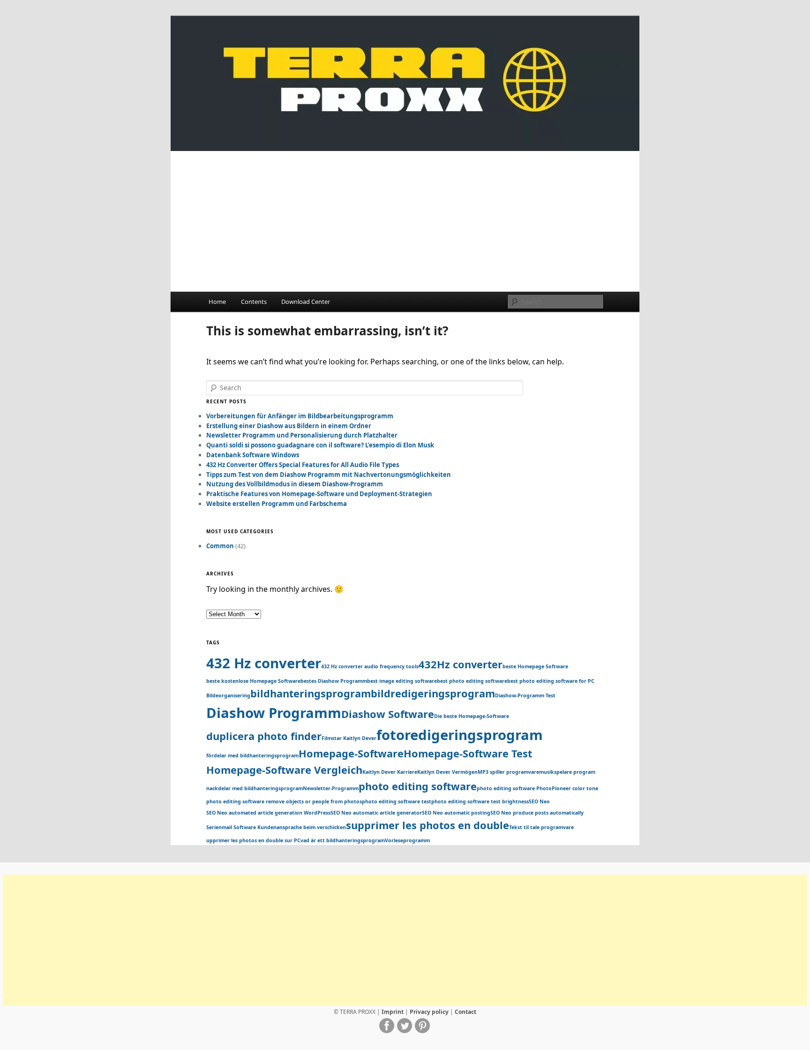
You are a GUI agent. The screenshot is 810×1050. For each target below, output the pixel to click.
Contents (254, 301)
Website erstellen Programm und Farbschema (276, 503)
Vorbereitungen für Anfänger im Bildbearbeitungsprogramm (299, 416)
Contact (465, 1012)
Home (217, 301)
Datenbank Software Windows (252, 455)
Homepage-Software (351, 753)
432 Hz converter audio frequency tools (370, 666)
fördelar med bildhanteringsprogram (252, 755)
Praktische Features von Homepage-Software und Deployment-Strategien (319, 494)
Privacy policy (429, 1012)
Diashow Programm (273, 712)
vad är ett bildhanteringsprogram (342, 840)
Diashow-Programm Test (525, 695)
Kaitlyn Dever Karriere (389, 772)
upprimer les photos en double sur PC (253, 840)
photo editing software (418, 786)
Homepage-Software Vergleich (284, 770)
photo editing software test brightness (480, 801)
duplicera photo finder (264, 736)
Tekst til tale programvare (541, 827)
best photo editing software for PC (550, 681)
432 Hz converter (263, 663)
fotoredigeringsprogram (459, 734)
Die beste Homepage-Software (471, 716)
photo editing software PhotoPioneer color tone (537, 788)
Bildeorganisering (228, 695)
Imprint (393, 1012)
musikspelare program (567, 772)
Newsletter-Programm (331, 788)
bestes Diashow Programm (333, 681)
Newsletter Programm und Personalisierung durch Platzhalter (302, 435)
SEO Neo (539, 801)
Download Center (305, 301)
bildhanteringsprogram (310, 693)
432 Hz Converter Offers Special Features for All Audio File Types (302, 465)
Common (220, 546)
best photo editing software (472, 681)
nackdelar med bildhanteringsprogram (254, 788)
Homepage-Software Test (468, 753)
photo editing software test (396, 801)
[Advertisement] (405, 221)
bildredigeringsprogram (433, 693)
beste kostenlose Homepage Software (253, 681)
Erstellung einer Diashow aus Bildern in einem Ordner (288, 426)
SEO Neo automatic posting (456, 812)
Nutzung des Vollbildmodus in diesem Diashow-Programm (294, 484)
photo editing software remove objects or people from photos (284, 801)
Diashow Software (387, 714)
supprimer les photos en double (427, 825)
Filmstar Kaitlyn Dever (349, 738)
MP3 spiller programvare (508, 772)
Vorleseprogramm (407, 840)
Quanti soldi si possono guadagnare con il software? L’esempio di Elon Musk (320, 445)
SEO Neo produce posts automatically (537, 812)
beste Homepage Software (535, 666)
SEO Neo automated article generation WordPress (268, 812)
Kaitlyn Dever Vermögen (447, 772)
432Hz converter (460, 664)
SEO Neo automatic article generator (376, 812)
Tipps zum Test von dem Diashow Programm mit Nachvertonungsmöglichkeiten (328, 474)
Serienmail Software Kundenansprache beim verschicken (276, 827)
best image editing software (402, 681)
